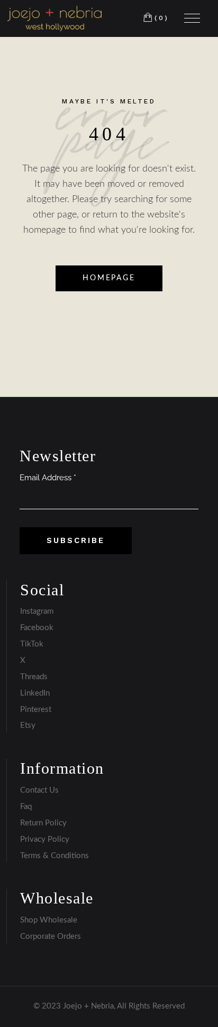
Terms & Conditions (54, 856)
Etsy (27, 725)
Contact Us (39, 790)
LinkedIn (35, 693)
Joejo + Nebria (88, 1006)
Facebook (36, 628)
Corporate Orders (50, 936)
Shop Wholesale (48, 920)
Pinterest (35, 710)
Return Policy (43, 823)
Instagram (36, 611)
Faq (26, 807)
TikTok (31, 644)
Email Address (48, 477)
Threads (34, 677)
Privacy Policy (44, 839)
